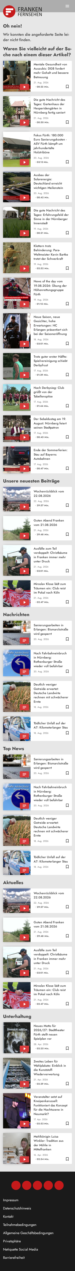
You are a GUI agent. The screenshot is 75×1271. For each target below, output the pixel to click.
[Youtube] (37, 1185)
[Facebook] (16, 1185)
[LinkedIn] (48, 1185)
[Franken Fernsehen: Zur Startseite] (22, 11)
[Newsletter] (59, 1185)
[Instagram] (26, 1185)
